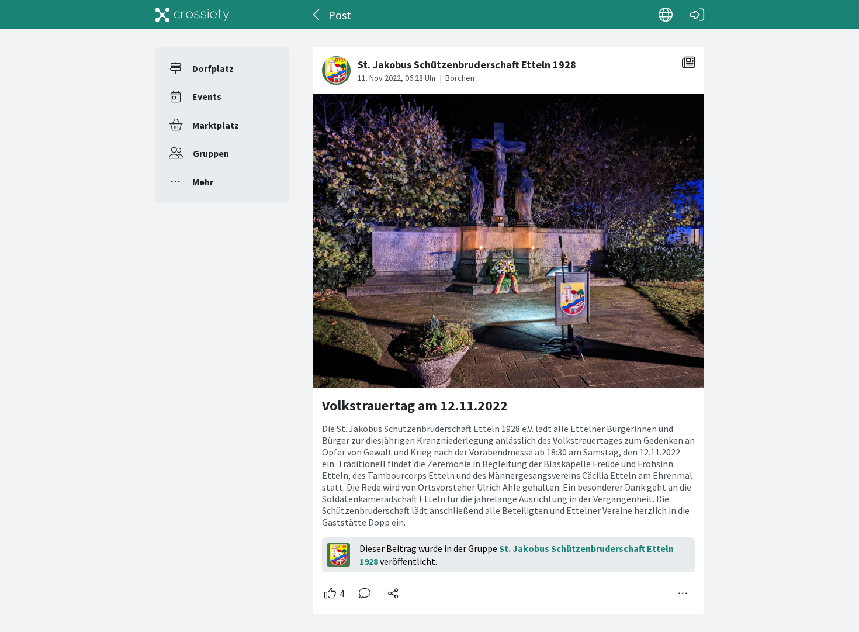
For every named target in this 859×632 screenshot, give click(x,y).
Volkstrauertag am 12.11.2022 (415, 405)
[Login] (697, 14)
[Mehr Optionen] (683, 593)
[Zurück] (317, 14)
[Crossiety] (192, 14)
